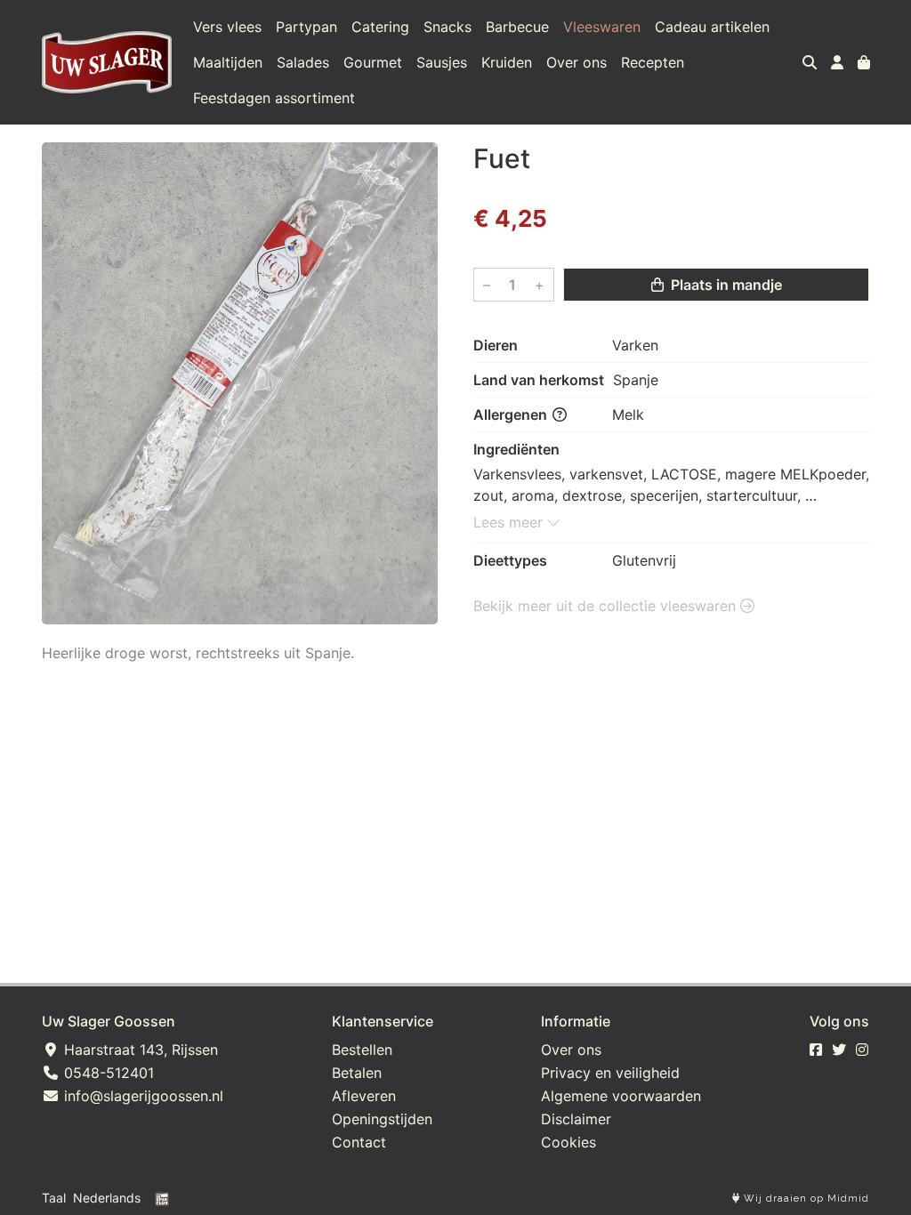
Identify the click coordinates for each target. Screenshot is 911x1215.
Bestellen (362, 1049)
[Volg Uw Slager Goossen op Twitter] (839, 1049)
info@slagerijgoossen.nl (141, 1096)
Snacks (447, 27)
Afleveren (364, 1096)
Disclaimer (576, 1119)
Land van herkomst (538, 380)
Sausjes (441, 62)
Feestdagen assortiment (274, 98)
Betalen (357, 1073)
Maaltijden (227, 62)
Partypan (306, 27)
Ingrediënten (516, 449)
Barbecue (517, 27)
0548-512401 (107, 1073)
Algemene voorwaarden (621, 1096)
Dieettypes (510, 560)
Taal (54, 1197)
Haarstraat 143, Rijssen (139, 1049)
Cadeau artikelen (712, 27)
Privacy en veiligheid (610, 1073)
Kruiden (506, 62)
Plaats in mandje (724, 285)
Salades (303, 62)
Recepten (652, 62)
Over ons (576, 62)
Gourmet (372, 62)
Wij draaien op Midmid (804, 1198)
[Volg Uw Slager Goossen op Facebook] (816, 1049)
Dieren (495, 345)
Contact (359, 1142)
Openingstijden (382, 1119)
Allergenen (512, 414)
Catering (380, 27)
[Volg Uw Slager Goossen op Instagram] (862, 1049)
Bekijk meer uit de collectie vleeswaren (606, 606)
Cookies (568, 1142)
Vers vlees (227, 27)
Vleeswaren (602, 27)
